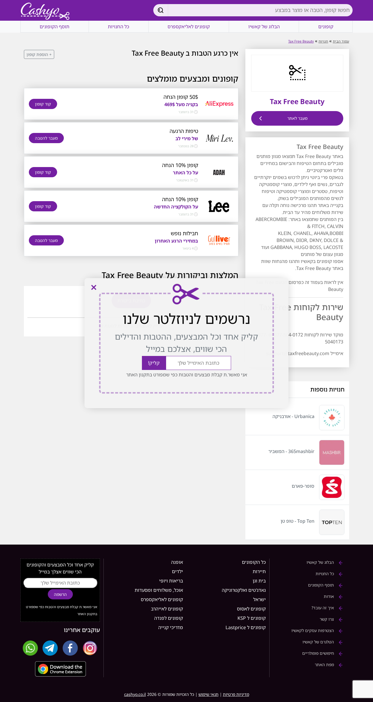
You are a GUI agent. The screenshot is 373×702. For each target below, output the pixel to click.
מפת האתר (325, 664)
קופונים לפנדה (168, 618)
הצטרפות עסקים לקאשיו (313, 630)
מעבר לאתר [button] (297, 118)
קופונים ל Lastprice (246, 627)
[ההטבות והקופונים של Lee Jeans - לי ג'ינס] (219, 206)
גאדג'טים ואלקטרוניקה (244, 590)
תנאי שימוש (208, 694)
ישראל (259, 599)
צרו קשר (327, 619)
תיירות (259, 571)
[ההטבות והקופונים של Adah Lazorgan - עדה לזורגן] (219, 172)
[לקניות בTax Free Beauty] (297, 72)
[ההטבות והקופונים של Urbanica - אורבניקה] (331, 417)
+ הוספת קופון (39, 54)
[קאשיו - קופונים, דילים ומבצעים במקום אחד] (45, 11)
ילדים (177, 571)
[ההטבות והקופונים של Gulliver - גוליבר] (219, 240)
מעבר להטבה (46, 138)
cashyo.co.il (135, 694)
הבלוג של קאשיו (264, 26)
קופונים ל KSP (251, 618)
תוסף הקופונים (54, 26)
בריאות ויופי (171, 581)
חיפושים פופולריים (318, 653)
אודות (329, 596)
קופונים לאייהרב (167, 609)
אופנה (177, 562)
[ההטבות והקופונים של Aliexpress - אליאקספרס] (219, 103)
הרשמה (60, 594)
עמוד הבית (341, 41)
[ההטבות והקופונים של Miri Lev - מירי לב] (219, 137)
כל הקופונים (254, 562)
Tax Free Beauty (301, 41)
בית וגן (259, 581)
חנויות (323, 41)
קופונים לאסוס (251, 609)
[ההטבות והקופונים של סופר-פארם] (331, 487)
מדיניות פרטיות (236, 694)
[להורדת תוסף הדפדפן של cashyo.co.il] (60, 668)
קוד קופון (43, 104)
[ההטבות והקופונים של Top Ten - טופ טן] (331, 522)
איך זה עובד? (323, 607)
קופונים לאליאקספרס (189, 26)
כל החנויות (118, 26)
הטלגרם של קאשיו (318, 642)
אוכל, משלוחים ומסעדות (159, 590)
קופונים (325, 26)
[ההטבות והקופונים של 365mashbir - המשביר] (331, 452)
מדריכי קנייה (170, 627)
